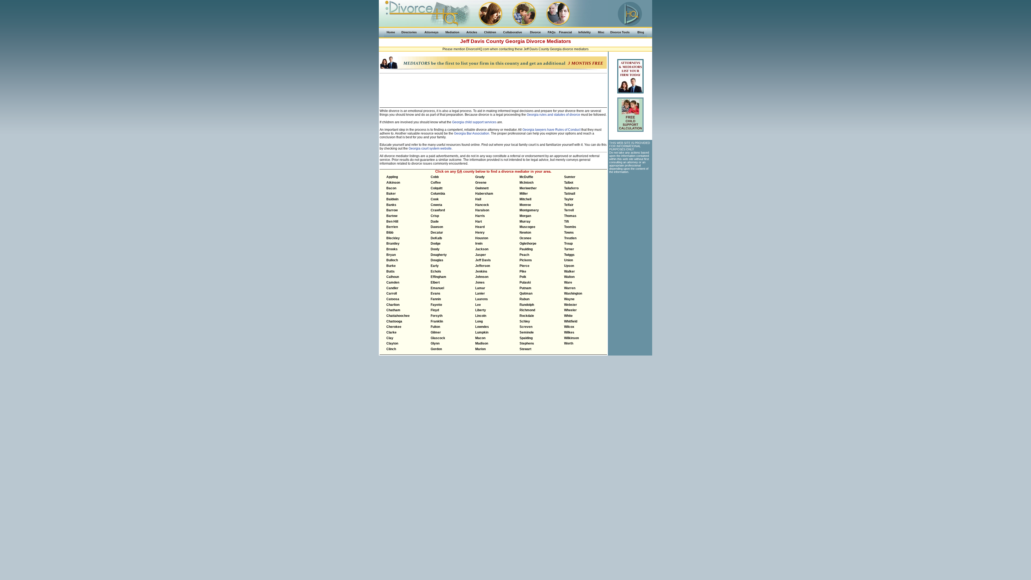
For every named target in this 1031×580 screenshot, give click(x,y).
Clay (389, 338)
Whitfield (570, 321)
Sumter (569, 177)
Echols (436, 271)
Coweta (436, 205)
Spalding (526, 338)
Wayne (569, 299)
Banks (391, 205)
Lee (478, 305)
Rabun (524, 299)
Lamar (480, 288)
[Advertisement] (493, 88)
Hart (478, 221)
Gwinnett (482, 188)
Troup (568, 243)
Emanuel (437, 288)
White (568, 316)
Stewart (525, 349)
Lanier (480, 293)
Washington (573, 293)
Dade (435, 221)
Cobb (435, 177)
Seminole (527, 332)
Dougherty (439, 255)
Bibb (389, 232)
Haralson (482, 210)
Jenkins (481, 271)
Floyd (435, 310)
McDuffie (526, 177)
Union (568, 260)
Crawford (438, 210)
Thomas (570, 216)
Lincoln (480, 316)
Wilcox (569, 327)
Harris (480, 216)
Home (391, 32)
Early (435, 266)
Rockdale (527, 316)
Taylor (568, 199)
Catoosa (392, 299)
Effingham (438, 277)
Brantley (393, 243)
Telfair (568, 205)
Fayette (436, 305)
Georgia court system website (430, 148)
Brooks (392, 249)
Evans (435, 293)
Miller (524, 193)
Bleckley (393, 238)
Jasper (480, 255)
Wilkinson (571, 338)
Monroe (525, 205)
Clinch (391, 349)
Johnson (481, 277)
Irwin (478, 243)
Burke (391, 266)
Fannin (436, 299)
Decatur (437, 232)
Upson (569, 266)
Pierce (524, 266)
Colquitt (436, 188)
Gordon (436, 349)
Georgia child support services (474, 122)
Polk (523, 277)
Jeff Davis (483, 260)
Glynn (435, 343)
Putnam (525, 288)
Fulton (435, 327)
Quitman (526, 293)
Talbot (568, 182)
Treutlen (570, 238)
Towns (569, 232)
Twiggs (569, 255)
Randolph (527, 305)
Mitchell (525, 199)
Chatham (393, 310)
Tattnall (569, 193)
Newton (525, 232)
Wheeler (570, 310)
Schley (525, 321)
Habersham (484, 193)
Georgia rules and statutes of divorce (553, 115)
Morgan (525, 216)
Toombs (570, 227)
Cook (435, 199)
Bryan (391, 255)
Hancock (482, 205)
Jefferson (482, 266)
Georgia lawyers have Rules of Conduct (551, 130)
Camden (392, 282)
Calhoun (392, 277)
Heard (480, 227)
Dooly (435, 249)
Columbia (438, 193)
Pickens (526, 260)
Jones (480, 282)
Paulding (526, 249)
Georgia (515, 41)
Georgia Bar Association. (472, 133)
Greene (481, 182)
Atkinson (393, 182)
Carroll (391, 293)
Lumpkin (481, 332)
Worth (568, 343)
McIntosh (526, 182)
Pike (523, 271)
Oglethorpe (528, 243)
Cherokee (393, 327)
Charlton (393, 305)
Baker (391, 193)
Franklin (437, 321)
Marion (480, 349)
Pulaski (525, 282)
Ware (568, 282)
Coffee (436, 182)
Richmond (527, 310)
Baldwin (392, 199)
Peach (524, 255)
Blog (640, 32)
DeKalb (436, 238)
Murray (525, 221)
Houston (481, 238)
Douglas (437, 260)
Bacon (391, 188)
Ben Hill (392, 221)
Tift (566, 221)
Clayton (392, 343)
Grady (480, 177)
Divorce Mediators (548, 41)
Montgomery (529, 210)
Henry (480, 232)
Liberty (480, 310)
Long (479, 321)
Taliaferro (571, 188)
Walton (569, 277)
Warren (569, 288)
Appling (392, 177)
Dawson (437, 227)
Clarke (391, 332)
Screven (526, 327)
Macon (480, 338)
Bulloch (392, 260)
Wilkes (569, 332)
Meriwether (528, 188)
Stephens (527, 343)
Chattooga (394, 321)
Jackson (481, 249)
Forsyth (436, 316)
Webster (570, 305)
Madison (481, 343)
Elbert (435, 282)
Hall (478, 199)
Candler (392, 288)
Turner (569, 249)
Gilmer (436, 332)
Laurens (481, 299)
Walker (569, 271)
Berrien (392, 227)
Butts (390, 271)
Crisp (435, 216)
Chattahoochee (398, 316)
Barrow (392, 210)
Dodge (436, 243)
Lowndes (482, 327)
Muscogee (527, 227)
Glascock (438, 338)
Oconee (525, 238)
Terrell (569, 210)
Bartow (391, 216)
